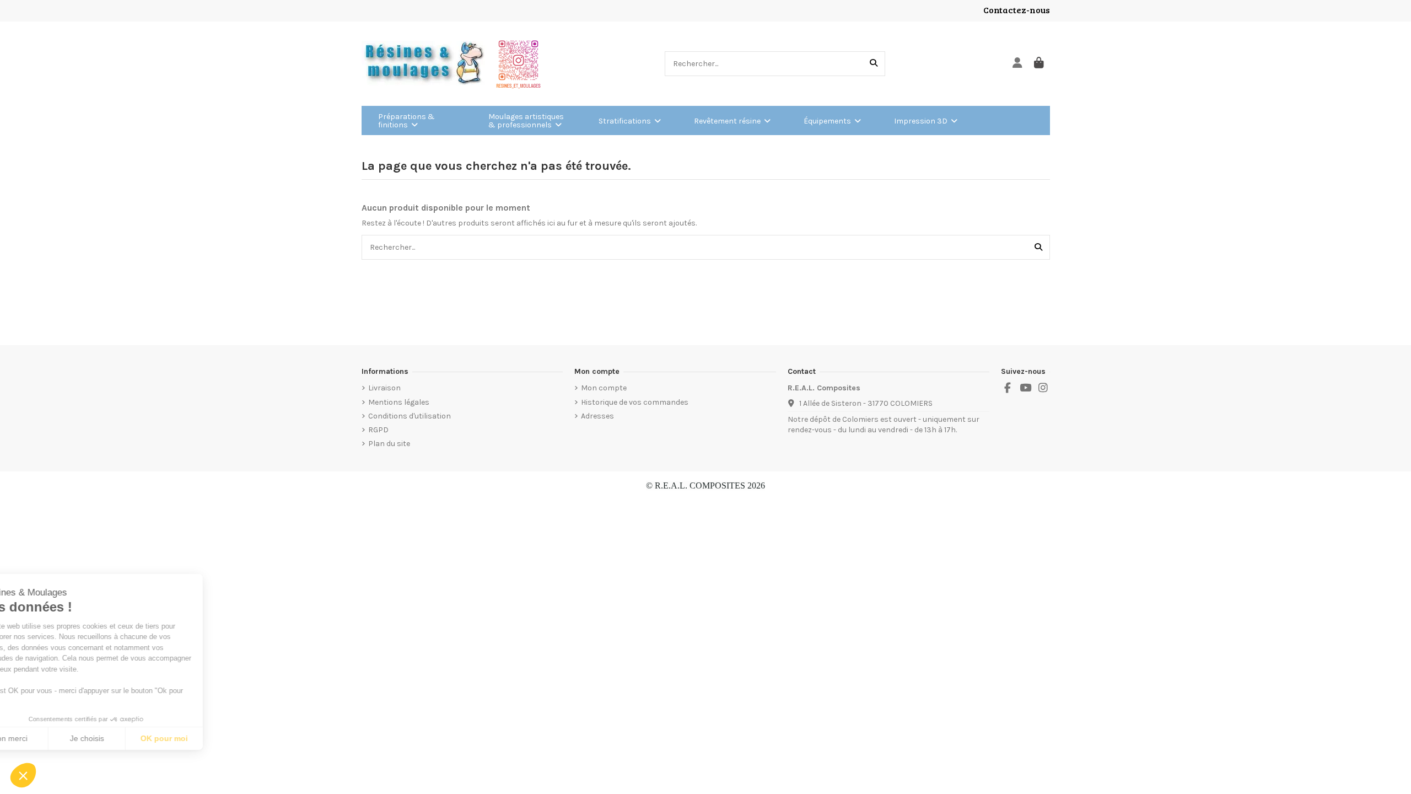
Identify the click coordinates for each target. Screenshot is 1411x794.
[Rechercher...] (873, 63)
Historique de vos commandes (634, 402)
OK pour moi (204, 738)
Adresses (597, 416)
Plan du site (389, 443)
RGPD (378, 429)
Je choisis (127, 738)
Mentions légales (398, 402)
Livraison (384, 388)
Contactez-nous (1016, 9)
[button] (23, 775)
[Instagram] (1043, 388)
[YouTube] (1025, 388)
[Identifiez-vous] (1018, 63)
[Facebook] (1007, 388)
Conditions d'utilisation (409, 416)
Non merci (49, 738)
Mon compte (604, 388)
